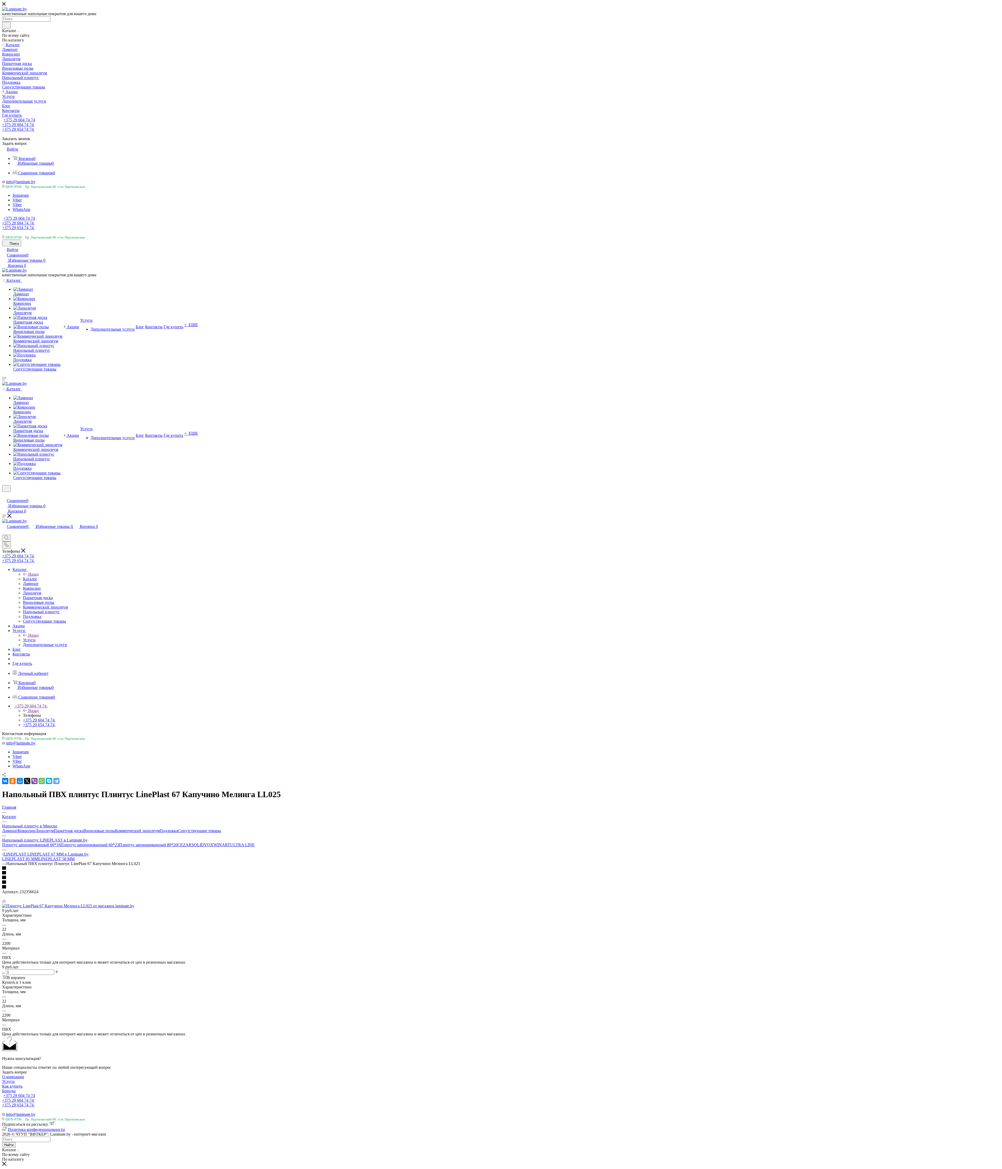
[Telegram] (56, 781)
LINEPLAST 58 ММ (56, 859)
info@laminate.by (20, 182)
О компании (13, 1077)
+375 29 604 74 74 (19, 120)
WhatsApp (21, 209)
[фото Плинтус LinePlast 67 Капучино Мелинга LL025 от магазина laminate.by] (68, 906)
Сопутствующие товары (199, 830)
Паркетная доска (69, 830)
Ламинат (10, 830)
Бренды (9, 1091)
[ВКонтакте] (5, 781)
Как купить (12, 1086)
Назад (33, 574)
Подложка (169, 830)
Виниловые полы (99, 830)
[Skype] (49, 781)
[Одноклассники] (12, 781)
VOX (208, 845)
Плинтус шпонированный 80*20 (148, 845)
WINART (221, 845)
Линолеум (44, 830)
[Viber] (34, 781)
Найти (9, 1145)
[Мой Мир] (20, 781)
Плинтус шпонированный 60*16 (31, 845)
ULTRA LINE (242, 845)
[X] (27, 781)
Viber (17, 200)
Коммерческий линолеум (137, 830)
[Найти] (6, 25)
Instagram (21, 195)
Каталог (30, 579)
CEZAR (184, 845)
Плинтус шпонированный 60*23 (90, 845)
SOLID (198, 845)
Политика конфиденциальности (36, 1129)
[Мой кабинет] (4, 495)
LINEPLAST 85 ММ (20, 859)
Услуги (29, 640)
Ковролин (26, 830)
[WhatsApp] (42, 781)
